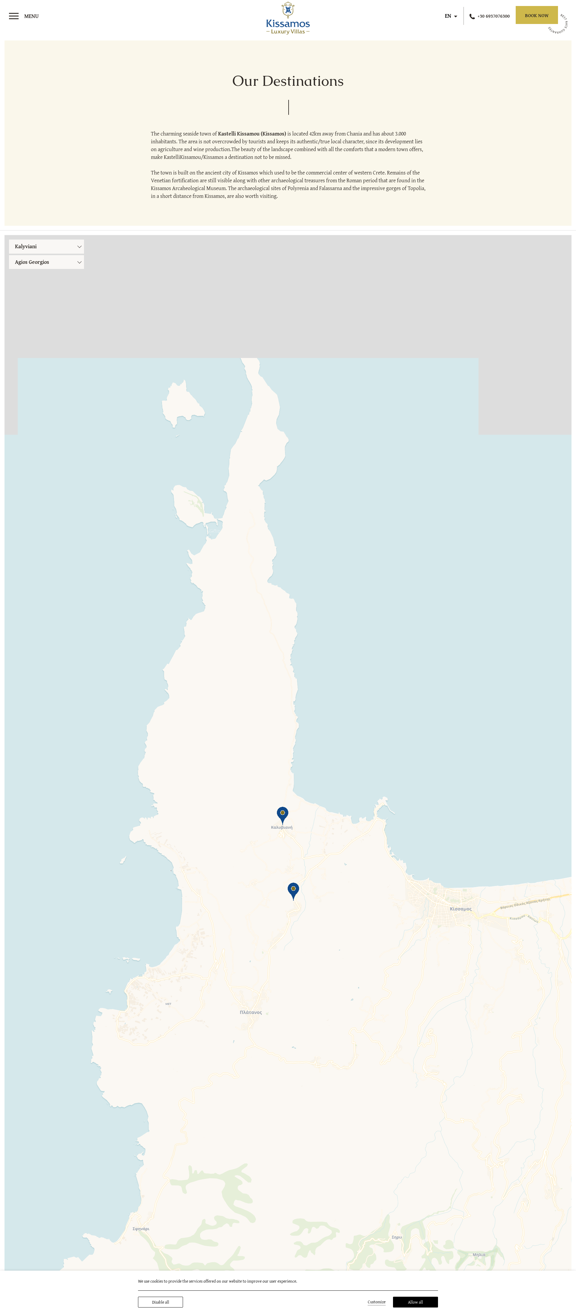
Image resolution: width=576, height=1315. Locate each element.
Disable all (160, 1302)
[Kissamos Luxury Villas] (288, 16)
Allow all (415, 1302)
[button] (293, 892)
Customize (377, 1302)
